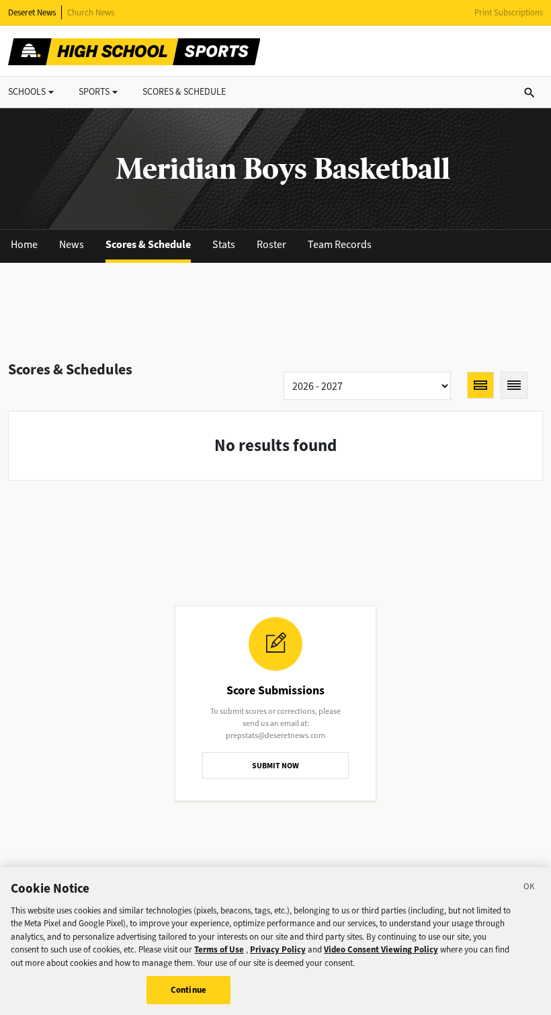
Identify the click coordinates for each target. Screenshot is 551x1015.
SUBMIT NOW (275, 765)
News (71, 244)
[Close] (529, 888)
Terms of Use (219, 949)
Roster (271, 244)
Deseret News (32, 12)
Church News (90, 12)
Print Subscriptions (508, 12)
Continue (188, 990)
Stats (223, 244)
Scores (184, 91)
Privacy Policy (278, 949)
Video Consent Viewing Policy (381, 949)
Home (24, 244)
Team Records (340, 244)
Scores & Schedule (148, 244)
